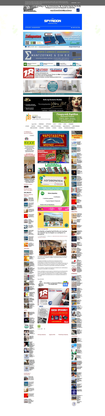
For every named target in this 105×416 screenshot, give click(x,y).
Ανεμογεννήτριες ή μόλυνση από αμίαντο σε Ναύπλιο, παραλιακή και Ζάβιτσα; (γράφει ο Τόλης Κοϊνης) (29, 232)
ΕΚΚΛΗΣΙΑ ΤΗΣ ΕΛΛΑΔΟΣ (63, 236)
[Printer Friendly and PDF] (39, 327)
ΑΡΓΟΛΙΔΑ (39, 126)
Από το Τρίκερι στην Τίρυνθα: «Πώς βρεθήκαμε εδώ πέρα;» (31, 226)
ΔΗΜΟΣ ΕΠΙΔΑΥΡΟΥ (66, 126)
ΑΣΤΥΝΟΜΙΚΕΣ (46, 126)
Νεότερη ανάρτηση (42, 334)
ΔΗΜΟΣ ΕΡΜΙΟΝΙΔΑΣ (76, 126)
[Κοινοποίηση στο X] (40, 328)
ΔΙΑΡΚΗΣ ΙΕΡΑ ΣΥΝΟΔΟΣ (56, 236)
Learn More (73, 2)
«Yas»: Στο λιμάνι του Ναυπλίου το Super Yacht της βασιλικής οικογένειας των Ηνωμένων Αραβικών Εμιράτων (29, 205)
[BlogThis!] (39, 328)
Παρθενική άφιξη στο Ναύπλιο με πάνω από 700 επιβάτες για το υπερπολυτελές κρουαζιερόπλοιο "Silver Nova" (29, 239)
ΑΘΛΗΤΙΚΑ (33, 126)
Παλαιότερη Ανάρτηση (63, 334)
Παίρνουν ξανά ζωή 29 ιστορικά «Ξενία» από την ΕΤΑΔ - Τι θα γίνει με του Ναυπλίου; (31, 199)
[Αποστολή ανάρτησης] (44, 328)
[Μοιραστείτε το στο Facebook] (41, 328)
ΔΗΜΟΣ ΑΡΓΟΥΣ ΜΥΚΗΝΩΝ (56, 126)
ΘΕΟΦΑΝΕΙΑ (39, 237)
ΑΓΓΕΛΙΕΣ (27, 126)
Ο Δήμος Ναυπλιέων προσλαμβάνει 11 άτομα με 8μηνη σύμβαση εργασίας (31, 221)
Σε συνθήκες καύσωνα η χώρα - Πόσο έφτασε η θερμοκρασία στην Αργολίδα (31, 245)
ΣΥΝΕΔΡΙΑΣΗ (44, 237)
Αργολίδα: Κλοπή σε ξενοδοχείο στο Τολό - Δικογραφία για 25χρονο (31, 210)
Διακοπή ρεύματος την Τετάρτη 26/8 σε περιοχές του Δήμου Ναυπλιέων (31, 215)
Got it (78, 2)
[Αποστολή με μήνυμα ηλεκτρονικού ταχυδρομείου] (38, 328)
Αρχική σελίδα (52, 334)
